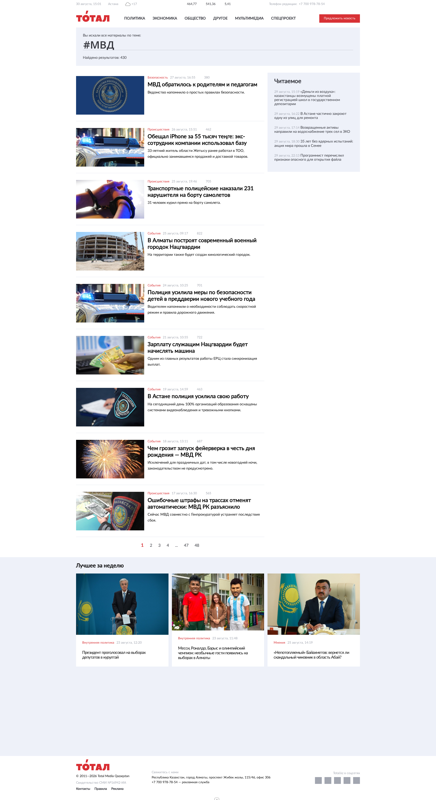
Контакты (83, 788)
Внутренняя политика (98, 642)
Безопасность (158, 77)
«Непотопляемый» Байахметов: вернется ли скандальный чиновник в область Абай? (311, 655)
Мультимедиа (249, 18)
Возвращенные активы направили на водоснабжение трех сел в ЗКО (312, 129)
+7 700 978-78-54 (312, 4)
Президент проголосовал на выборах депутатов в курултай (114, 655)
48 (197, 546)
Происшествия (158, 129)
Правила (100, 788)
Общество (195, 18)
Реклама (117, 788)
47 (186, 546)
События (154, 233)
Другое (220, 18)
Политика (134, 18)
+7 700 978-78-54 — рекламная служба (180, 782)
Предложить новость (339, 18)
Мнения (279, 642)
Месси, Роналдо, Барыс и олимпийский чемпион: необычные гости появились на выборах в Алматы (213, 653)
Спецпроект (283, 18)
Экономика (165, 18)
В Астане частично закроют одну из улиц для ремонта (310, 116)
